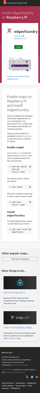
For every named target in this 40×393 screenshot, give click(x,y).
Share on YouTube (37, 377)
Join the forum (7, 370)
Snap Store (27, 136)
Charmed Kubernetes (20, 365)
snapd (8, 372)
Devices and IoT (20, 38)
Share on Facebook (32, 377)
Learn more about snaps (18, 327)
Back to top (7, 353)
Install (18, 47)
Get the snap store (14, 292)
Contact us (15, 388)
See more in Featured (20, 259)
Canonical (18, 36)
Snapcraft (13, 372)
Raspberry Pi (16, 153)
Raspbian (23, 156)
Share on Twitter (27, 377)
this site (22, 372)
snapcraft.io (12, 338)
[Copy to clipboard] (30, 166)
